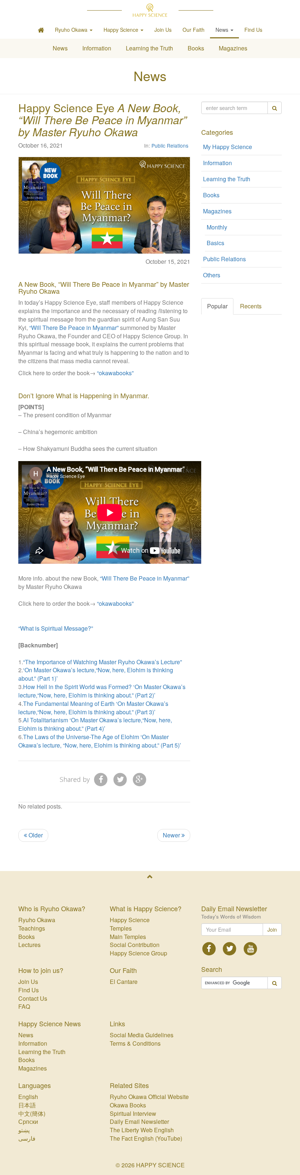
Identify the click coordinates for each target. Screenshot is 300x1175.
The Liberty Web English (142, 1130)
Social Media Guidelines (141, 1035)
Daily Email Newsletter (139, 1121)
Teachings (31, 928)
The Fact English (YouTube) (146, 1138)
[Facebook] (101, 779)
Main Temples (128, 936)
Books (196, 48)
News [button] (222, 29)
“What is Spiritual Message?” (55, 628)
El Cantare (124, 981)
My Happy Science (227, 146)
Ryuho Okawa (36, 920)
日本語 (27, 1105)
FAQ (24, 1006)
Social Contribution (135, 944)
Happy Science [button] (122, 29)
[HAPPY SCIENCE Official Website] (150, 10)
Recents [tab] (251, 306)
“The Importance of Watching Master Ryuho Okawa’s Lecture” (102, 662)
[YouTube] (250, 948)
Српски (28, 1121)
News (60, 48)
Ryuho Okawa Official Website (149, 1096)
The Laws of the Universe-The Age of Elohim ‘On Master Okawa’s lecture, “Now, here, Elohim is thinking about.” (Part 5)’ (99, 741)
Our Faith (194, 29)
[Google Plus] (139, 779)
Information (96, 48)
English (28, 1096)
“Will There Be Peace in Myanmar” (74, 327)
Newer (172, 835)
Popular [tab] (217, 306)
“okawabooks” (115, 373)
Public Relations (169, 145)
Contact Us (32, 998)
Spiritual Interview (133, 1113)
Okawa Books (128, 1105)
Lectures (29, 944)
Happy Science (130, 920)
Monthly (217, 227)
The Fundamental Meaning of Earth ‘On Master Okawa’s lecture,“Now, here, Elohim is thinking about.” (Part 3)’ (93, 707)
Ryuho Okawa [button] (72, 29)
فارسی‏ (26, 1138)
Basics (215, 243)
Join (272, 929)
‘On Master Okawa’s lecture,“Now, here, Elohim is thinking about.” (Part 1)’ (95, 674)
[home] (40, 29)
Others (211, 275)
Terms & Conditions (135, 1043)
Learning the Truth (149, 48)
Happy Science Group (138, 953)
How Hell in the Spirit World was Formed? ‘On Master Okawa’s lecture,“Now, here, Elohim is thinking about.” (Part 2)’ (101, 690)
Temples (121, 928)
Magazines (233, 48)
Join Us (163, 29)
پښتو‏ (24, 1130)
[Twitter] (120, 779)
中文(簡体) (31, 1113)
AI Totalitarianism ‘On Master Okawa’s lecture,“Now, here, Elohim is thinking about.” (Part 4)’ (95, 724)
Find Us (253, 29)
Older (35, 835)
